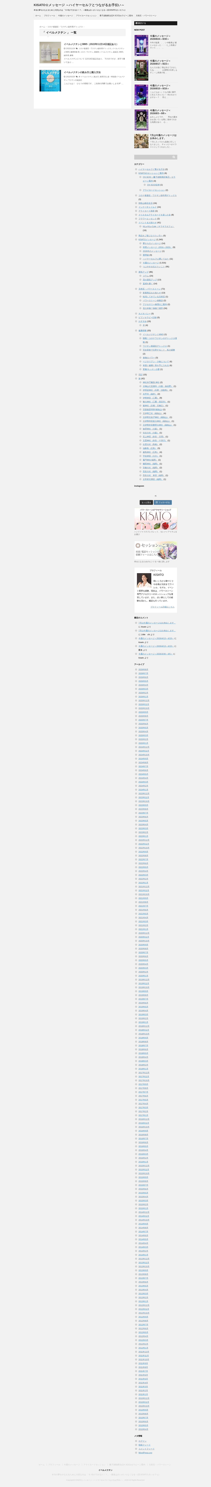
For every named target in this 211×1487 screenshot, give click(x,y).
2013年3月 (143, 1293)
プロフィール (49, 16)
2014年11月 (144, 1216)
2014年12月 (144, 1212)
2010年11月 (144, 1402)
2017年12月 (144, 1072)
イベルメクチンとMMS (153, 334)
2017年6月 (143, 1096)
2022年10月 (144, 848)
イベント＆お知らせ (148, 222)
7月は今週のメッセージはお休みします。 (157, 623)
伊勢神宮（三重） (151, 398)
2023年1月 (143, 836)
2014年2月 (143, 1251)
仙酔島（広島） (150, 448)
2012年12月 (144, 1305)
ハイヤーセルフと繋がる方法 (152, 169)
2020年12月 (144, 933)
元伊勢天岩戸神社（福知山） (156, 417)
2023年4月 (143, 824)
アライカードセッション (86, 16)
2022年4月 (143, 871)
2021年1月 (143, 929)
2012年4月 (143, 1336)
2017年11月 (144, 1076)
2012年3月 (143, 1340)
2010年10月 (144, 1406)
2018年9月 (143, 1038)
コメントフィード (147, 1449)
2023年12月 (144, 793)
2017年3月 (143, 1107)
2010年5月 (143, 1425)
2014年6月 (143, 1235)
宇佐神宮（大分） (151, 456)
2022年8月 (143, 855)
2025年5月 (143, 727)
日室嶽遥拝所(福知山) (152, 409)
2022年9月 (143, 852)
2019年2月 (143, 1018)
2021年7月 (143, 906)
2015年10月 (144, 1173)
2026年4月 (143, 685)
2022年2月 (143, 879)
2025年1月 (143, 743)
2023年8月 (143, 809)
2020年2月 (143, 972)
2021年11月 (144, 890)
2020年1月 (143, 976)
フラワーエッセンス (148, 219)
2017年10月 (144, 1080)
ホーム (38, 16)
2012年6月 (143, 1328)
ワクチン (89, 52)
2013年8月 (143, 1274)
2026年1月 (143, 696)
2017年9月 (143, 1084)
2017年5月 (143, 1100)
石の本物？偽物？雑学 (153, 308)
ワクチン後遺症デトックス (155, 346)
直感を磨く (148, 283)
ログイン (143, 1441)
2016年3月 (143, 1154)
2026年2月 (143, 693)
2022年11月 (144, 844)
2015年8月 (143, 1181)
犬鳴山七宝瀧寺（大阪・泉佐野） (158, 386)
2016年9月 (143, 1131)
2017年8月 (143, 1088)
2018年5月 (143, 1053)
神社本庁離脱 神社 (151, 382)
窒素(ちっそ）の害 (151, 369)
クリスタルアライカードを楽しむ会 (155, 215)
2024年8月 (143, 762)
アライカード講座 (147, 211)
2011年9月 (143, 1363)
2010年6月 (143, 1421)
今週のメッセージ (65, 16)
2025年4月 (143, 731)
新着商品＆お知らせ (152, 293)
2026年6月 (143, 677)
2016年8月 (143, 1135)
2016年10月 (144, 1127)
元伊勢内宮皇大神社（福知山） (157, 421)
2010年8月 (143, 1414)
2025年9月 (143, 712)
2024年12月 (144, 747)
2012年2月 (143, 1344)
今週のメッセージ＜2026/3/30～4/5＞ (156, 654)
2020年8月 (143, 948)
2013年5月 (143, 1286)
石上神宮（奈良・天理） (154, 436)
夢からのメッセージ (152, 243)
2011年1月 (143, 1394)
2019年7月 (143, 999)
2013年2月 (143, 1297)
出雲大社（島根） (151, 444)
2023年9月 (143, 805)
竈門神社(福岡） (150, 460)
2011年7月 (143, 1371)
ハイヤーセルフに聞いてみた (156, 259)
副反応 (115, 52)
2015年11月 (144, 1169)
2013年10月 (144, 1266)
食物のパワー (149, 357)
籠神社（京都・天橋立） (154, 405)
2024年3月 (143, 782)
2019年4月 (143, 1010)
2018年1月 (143, 1069)
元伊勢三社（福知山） (153, 413)
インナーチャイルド (148, 207)
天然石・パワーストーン (146, 16)
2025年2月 (143, 739)
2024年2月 (143, 786)
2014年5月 (143, 1239)
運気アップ (144, 272)
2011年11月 (144, 1355)
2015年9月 (143, 1177)
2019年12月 (144, 979)
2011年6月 (143, 1375)
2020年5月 (143, 960)
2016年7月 (143, 1138)
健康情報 (73, 52)
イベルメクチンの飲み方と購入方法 (82, 72)
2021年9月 (143, 898)
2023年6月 (143, 817)
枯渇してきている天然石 (154, 296)
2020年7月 (143, 952)
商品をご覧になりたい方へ (151, 235)
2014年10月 (144, 1220)
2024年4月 (143, 778)
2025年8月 (143, 716)
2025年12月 (144, 700)
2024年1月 (143, 790)
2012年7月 (143, 1324)
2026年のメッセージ (152, 251)
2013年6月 (143, 1282)
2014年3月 (143, 1247)
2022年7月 (143, 859)
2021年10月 (144, 894)
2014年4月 (143, 1243)
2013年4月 (143, 1290)
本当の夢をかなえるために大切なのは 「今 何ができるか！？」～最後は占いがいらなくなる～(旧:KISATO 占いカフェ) (105, 1474)
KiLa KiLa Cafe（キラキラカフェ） (158, 226)
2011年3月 (143, 1386)
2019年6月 (143, 1003)
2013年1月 (143, 1301)
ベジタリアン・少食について (156, 361)
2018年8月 (143, 1041)
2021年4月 (143, 917)
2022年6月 (143, 863)
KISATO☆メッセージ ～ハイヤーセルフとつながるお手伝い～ (79, 5)
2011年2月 (143, 1390)
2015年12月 (144, 1166)
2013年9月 (143, 1270)
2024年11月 (144, 751)
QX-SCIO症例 (153, 185)
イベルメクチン (106, 52)
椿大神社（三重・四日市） (155, 402)
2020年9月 (143, 945)
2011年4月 (143, 1383)
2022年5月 (143, 867)
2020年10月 (144, 941)
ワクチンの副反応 (75, 80)
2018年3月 (143, 1061)
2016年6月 (143, 1142)
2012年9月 (143, 1317)
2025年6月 (143, 724)
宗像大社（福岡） (151, 467)
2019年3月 (143, 1014)
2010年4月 (143, 1429)
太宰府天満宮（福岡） (153, 479)
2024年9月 (143, 758)
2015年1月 (143, 1208)
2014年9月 (143, 1224)
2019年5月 (143, 1007)
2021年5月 (143, 914)
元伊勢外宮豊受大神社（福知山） (158, 425)
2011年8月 (143, 1367)
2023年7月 (143, 813)
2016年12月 (144, 1119)
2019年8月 (143, 995)
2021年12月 (144, 886)
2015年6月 (143, 1189)
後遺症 (96, 52)
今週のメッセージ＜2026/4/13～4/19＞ (156, 638)
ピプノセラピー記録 (148, 317)
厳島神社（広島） (151, 452)
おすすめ (143, 321)
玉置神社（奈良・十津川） (155, 440)
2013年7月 (143, 1278)
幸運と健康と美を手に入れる (156, 365)
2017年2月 (143, 1111)
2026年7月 (143, 673)
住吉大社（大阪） (151, 433)
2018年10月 (144, 1034)
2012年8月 (143, 1321)
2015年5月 (143, 1193)
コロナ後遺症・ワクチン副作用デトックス (95, 49)
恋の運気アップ (150, 280)
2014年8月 (143, 1228)
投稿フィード (145, 1445)
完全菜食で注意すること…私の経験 (159, 350)
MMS (121, 52)
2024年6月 (143, 770)
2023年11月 (144, 797)
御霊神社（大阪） (151, 429)
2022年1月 (143, 883)
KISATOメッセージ (147, 239)
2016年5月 (143, 1146)
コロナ (83, 52)
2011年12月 (144, 1352)
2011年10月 (144, 1359)
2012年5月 (143, 1332)
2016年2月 (143, 1158)
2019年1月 (143, 1022)
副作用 (66, 55)
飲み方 (96, 77)
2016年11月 (144, 1123)
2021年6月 (143, 910)
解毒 (71, 55)
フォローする (164, 502)
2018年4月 (143, 1057)
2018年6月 (143, 1049)
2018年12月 (144, 1026)
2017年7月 (143, 1092)
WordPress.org (145, 1453)
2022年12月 (144, 840)
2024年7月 (143, 766)
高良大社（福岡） (151, 471)
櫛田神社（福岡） (151, 464)
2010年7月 (143, 1418)
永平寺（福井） (150, 394)
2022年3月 (143, 875)
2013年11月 (144, 1262)
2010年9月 (143, 1410)
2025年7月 (143, 720)
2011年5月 (143, 1379)
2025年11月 (144, 704)
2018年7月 (143, 1045)
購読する (141, 23)
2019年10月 (144, 987)
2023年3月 (143, 828)
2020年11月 (144, 937)
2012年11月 (144, 1309)
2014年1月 (143, 1255)
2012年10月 (144, 1313)
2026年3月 (143, 689)
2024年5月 (143, 774)
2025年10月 (144, 708)
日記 (141, 374)
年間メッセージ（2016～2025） (157, 247)
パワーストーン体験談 (153, 300)
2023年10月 (144, 801)
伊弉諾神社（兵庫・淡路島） (156, 390)
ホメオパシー (145, 313)
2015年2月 (143, 1204)
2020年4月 (143, 964)
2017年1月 (143, 1115)
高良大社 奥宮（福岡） (154, 475)
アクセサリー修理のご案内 (155, 304)
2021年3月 (143, 921)
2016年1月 (143, 1162)
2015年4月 (143, 1197)
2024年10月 (144, 755)
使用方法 (103, 77)
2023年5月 (143, 821)
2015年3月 (143, 1200)
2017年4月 (143, 1104)
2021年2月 (143, 925)
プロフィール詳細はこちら (162, 607)
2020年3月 (143, 968)
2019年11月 (144, 983)
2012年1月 (143, 1348)
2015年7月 (143, 1185)
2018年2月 (143, 1065)
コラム (146, 276)
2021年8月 (143, 902)
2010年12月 (144, 1398)
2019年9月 (143, 991)
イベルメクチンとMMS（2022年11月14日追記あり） (91, 44)
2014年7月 (143, 1231)
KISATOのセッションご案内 (151, 173)
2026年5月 (143, 681)
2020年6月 (143, 956)
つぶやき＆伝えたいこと (154, 266)
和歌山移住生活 (146, 203)
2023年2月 (143, 832)
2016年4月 (143, 1150)
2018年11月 (144, 1030)
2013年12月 (144, 1259)
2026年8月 (143, 669)
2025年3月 (143, 735)
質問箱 (146, 255)
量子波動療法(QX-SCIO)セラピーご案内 (116, 16)
